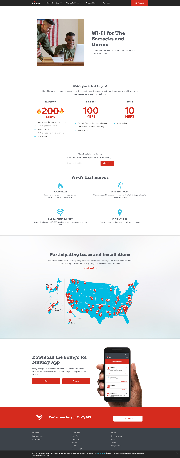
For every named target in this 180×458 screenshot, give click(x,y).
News (113, 439)
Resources (106, 3)
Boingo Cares (116, 446)
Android (76, 381)
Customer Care (37, 436)
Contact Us (75, 439)
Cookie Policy (101, 453)
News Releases (116, 436)
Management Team (78, 449)
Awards (114, 442)
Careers (74, 446)
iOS (46, 381)
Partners (75, 442)
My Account (139, 3)
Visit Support (127, 418)
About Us (75, 436)
